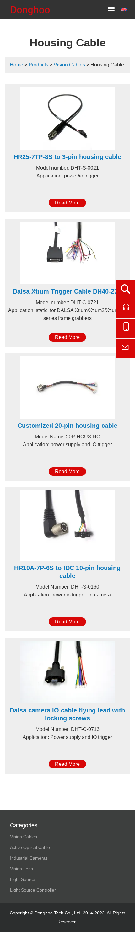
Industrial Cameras (29, 858)
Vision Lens (21, 868)
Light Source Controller (33, 889)
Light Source (22, 879)
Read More (67, 202)
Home (16, 64)
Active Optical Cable (30, 847)
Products (38, 64)
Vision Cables (69, 64)
